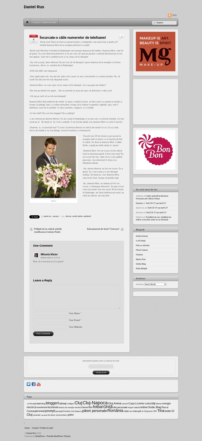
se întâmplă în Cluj (138, 411)
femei (85, 407)
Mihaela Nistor (49, 254)
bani (39, 403)
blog (43, 403)
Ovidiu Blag (141, 264)
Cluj (78, 402)
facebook (53, 407)
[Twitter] (28, 384)
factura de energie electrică (70, 407)
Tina (160, 411)
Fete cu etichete (142, 245)
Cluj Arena (114, 403)
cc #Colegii (141, 241)
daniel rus (47, 216)
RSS (175, 15)
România (115, 410)
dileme (159, 404)
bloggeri (52, 403)
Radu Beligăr (141, 268)
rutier (126, 411)
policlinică (87, 216)
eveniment (42, 407)
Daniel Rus (34, 7)
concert (125, 404)
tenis (151, 411)
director (68, 216)
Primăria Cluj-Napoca (72, 411)
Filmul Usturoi (142, 250)
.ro (28, 404)
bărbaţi (62, 403)
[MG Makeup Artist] (155, 71)
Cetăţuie (70, 404)
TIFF (155, 411)
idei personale (120, 407)
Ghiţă (108, 406)
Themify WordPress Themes (58, 436)
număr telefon (77, 216)
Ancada (32, 403)
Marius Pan (141, 259)
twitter (168, 411)
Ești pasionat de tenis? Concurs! (103, 229)
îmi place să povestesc (57, 415)
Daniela (139, 203)
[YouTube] (39, 384)
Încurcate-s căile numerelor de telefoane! (73, 38)
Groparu (139, 255)
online (143, 407)
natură (137, 407)
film (90, 407)
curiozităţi (150, 403)
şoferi (71, 414)
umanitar (37, 415)
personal (40, 411)
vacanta (44, 415)
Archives (139, 284)
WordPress (40, 436)
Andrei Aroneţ (142, 236)
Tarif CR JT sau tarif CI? (156, 203)
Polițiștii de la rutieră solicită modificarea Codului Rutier (48, 230)
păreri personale (94, 411)
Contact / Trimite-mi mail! (44, 22)
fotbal (98, 406)
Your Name (74, 313)
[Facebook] (34, 384)
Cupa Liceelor (136, 403)
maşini (131, 407)
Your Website (75, 327)
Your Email (74, 320)
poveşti (55, 216)
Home (27, 22)
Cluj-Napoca (95, 402)
